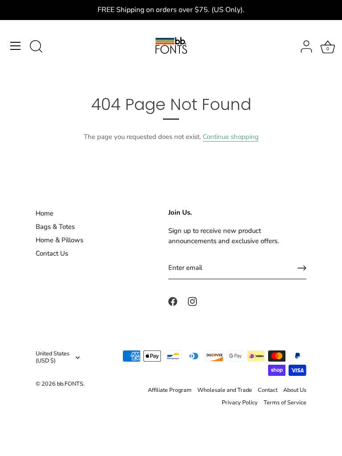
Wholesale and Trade (224, 390)
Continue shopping (231, 136)
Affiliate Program (169, 390)
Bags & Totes (55, 226)
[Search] (36, 47)
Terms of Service (285, 403)
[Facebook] (172, 301)
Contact (267, 390)
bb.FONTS (70, 384)
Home (44, 213)
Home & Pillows (59, 240)
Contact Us (52, 253)
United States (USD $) (52, 357)
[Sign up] (301, 268)
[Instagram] (192, 301)
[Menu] (15, 46)
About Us (294, 390)
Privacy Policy (240, 403)
